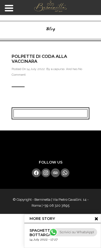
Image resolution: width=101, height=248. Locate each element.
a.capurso (57, 69)
